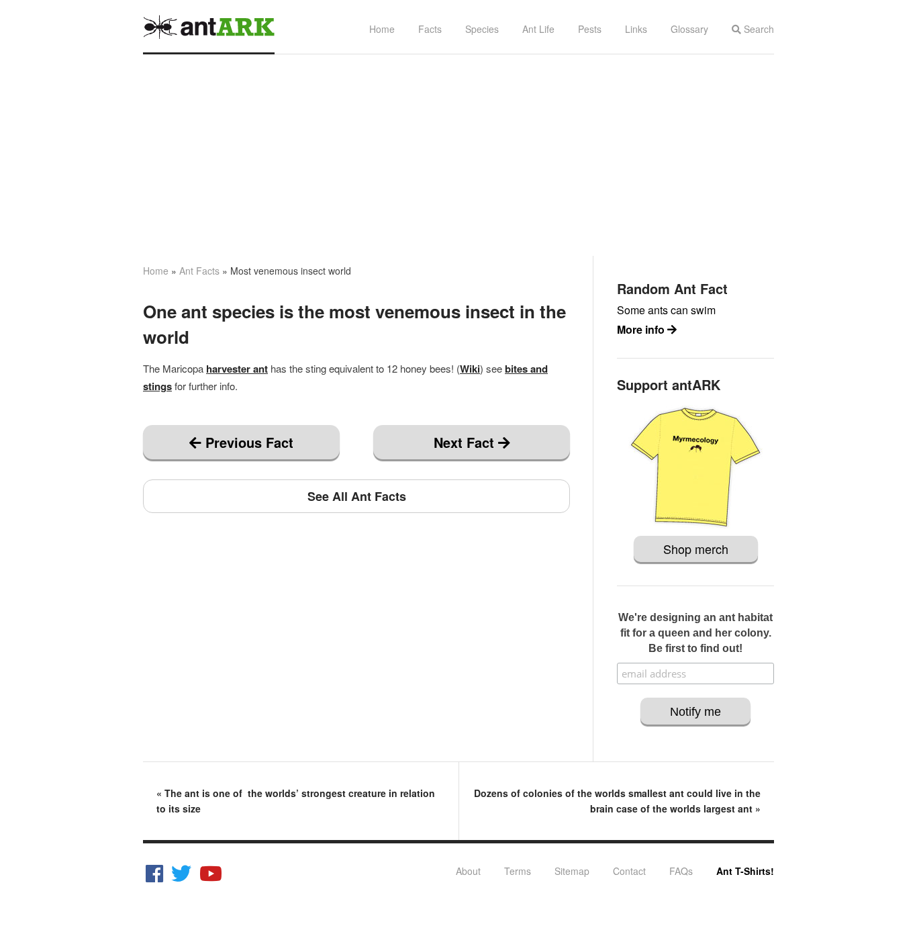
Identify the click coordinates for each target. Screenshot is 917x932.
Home (382, 29)
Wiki (470, 368)
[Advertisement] (458, 155)
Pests (589, 29)
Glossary (689, 29)
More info (642, 329)
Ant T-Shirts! (745, 871)
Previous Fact (247, 442)
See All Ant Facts (356, 496)
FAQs (681, 871)
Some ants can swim (666, 310)
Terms (517, 871)
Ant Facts (199, 270)
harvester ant (237, 368)
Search (757, 29)
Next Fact (466, 442)
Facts (430, 29)
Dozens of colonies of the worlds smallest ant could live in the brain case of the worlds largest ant (617, 800)
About (468, 871)
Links (636, 29)
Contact (629, 871)
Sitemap (571, 871)
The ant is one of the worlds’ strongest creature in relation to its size (295, 800)
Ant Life (538, 29)
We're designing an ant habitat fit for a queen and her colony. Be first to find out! (695, 633)
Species (482, 29)
